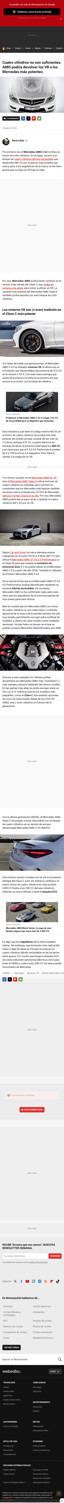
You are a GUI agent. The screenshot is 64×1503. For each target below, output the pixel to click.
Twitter (28, 118)
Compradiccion (9, 1454)
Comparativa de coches (15, 1332)
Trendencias (8, 1446)
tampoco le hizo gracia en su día (20, 495)
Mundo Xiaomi (9, 1404)
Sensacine (37, 1407)
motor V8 (34, 973)
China (8, 48)
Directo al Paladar (10, 1426)
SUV (5, 1320)
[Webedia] (11, 1373)
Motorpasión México (41, 1482)
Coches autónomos (43, 1332)
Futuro (6, 1338)
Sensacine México (40, 1474)
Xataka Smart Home (11, 1400)
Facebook (23, 118)
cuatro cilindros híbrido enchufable (33, 159)
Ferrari (28, 48)
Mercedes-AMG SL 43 (44, 477)
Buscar (60, 1359)
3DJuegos (37, 1387)
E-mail (39, 118)
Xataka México (9, 1470)
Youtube (27, 1281)
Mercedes (19, 973)
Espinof (36, 1411)
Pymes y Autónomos (41, 1450)
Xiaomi (18, 48)
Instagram (33, 1281)
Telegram (39, 1281)
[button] (19, 140)
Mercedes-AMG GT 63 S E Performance (34, 559)
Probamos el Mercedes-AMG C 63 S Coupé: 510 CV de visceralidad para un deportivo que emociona (32, 419)
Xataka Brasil (8, 1474)
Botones (48, 48)
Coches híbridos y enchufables (12, 1313)
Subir (53, 1371)
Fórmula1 (8, 1306)
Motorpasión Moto (40, 1430)
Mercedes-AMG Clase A (23, 481)
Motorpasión (38, 1426)
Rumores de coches (13, 1326)
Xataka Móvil (8, 1391)
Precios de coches (42, 1326)
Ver (33, 1110)
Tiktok (57, 1281)
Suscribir (55, 1256)
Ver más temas (11, 1347)
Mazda (37, 48)
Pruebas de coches (42, 1320)
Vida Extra (37, 1391)
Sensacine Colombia (41, 1478)
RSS (45, 1281)
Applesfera (8, 1395)
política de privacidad (38, 1262)
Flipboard (34, 118)
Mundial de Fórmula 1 (43, 1338)
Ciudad (59, 48)
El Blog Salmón (39, 1446)
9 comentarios (12, 118)
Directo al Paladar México (14, 1482)
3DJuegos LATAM (40, 1470)
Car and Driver (18, 552)
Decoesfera (8, 1450)
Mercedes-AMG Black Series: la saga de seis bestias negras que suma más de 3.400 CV (28, 929)
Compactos (39, 1312)
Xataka (6, 1387)
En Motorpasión (13, 414)
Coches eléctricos (42, 1306)
